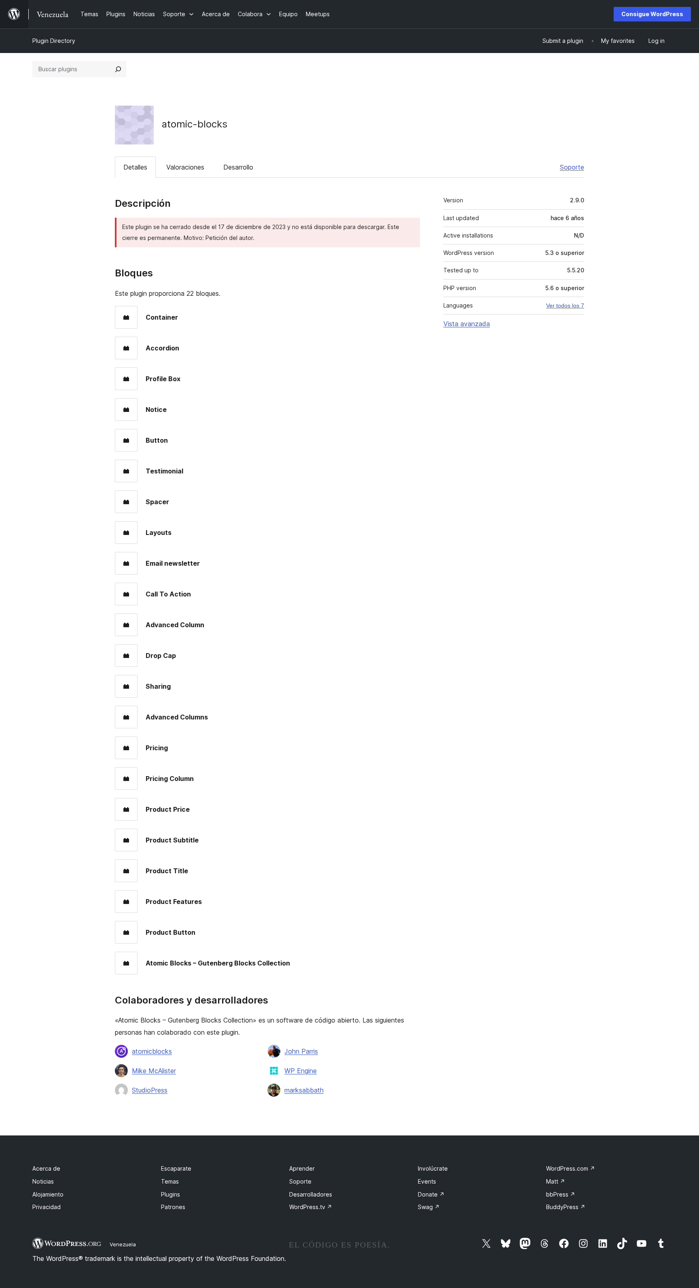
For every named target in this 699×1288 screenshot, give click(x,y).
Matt (555, 1181)
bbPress (560, 1194)
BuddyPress (565, 1206)
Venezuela (123, 1244)
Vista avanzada (466, 324)
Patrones (173, 1206)
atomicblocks (152, 1051)
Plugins (170, 1194)
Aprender (302, 1168)
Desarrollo (238, 167)
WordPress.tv (310, 1206)
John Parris (301, 1051)
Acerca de (46, 1168)
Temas (170, 1181)
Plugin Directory (53, 40)
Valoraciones (185, 167)
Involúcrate (433, 1168)
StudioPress (149, 1090)
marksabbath (304, 1090)
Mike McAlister (154, 1071)
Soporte (572, 167)
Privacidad (46, 1206)
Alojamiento (48, 1194)
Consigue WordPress (652, 14)
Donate (431, 1194)
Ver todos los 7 (565, 305)
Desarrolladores (310, 1194)
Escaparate (176, 1168)
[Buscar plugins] (118, 69)
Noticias (43, 1181)
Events (427, 1181)
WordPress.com (570, 1168)
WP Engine (300, 1071)
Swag (429, 1206)
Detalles (135, 167)
